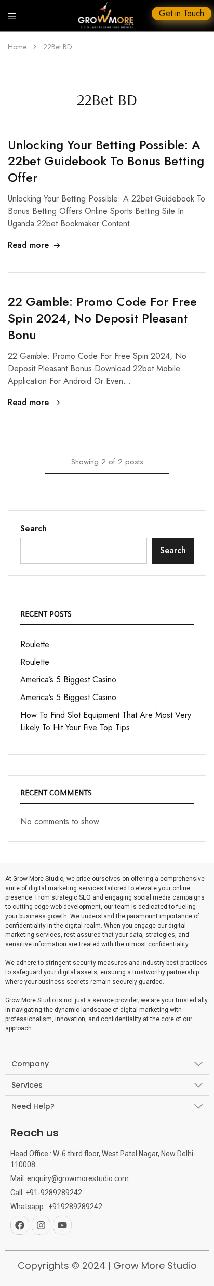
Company (30, 1064)
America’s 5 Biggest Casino (68, 680)
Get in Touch (181, 13)
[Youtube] (62, 1225)
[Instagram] (41, 1225)
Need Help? (33, 1106)
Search (33, 528)
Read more (28, 245)
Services (27, 1085)
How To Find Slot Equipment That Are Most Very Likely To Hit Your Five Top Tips (105, 721)
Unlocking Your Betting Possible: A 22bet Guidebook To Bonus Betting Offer (106, 161)
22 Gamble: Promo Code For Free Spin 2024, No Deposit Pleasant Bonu (102, 318)
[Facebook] (19, 1225)
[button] (107, 1064)
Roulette (34, 644)
